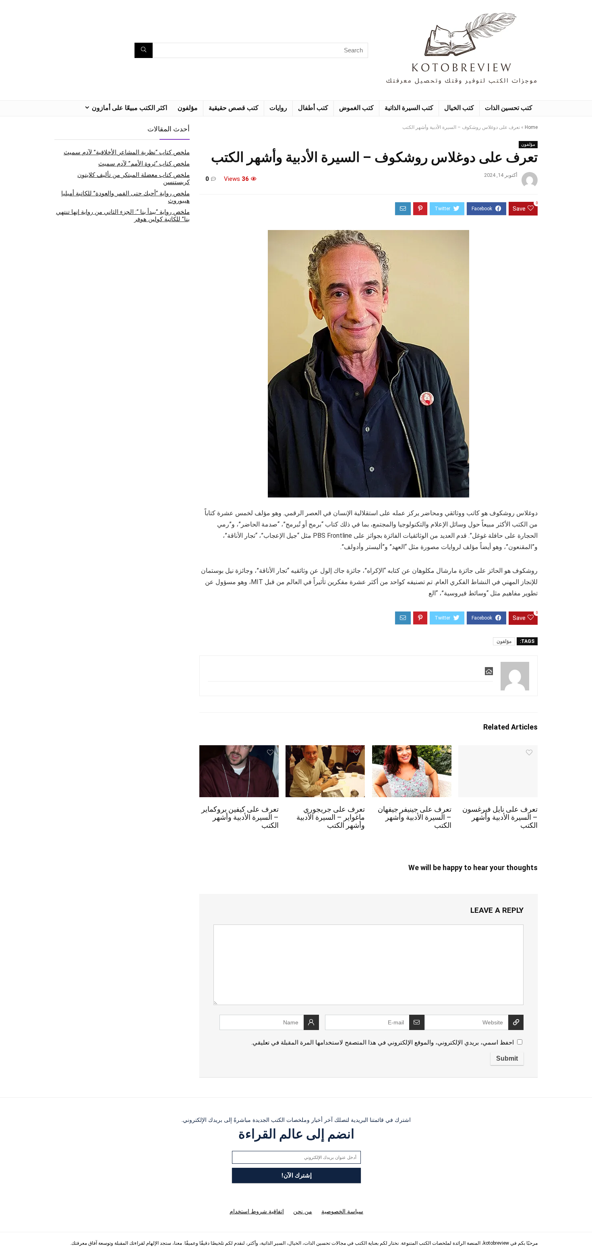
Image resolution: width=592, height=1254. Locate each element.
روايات (278, 108)
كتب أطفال (313, 108)
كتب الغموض (356, 108)
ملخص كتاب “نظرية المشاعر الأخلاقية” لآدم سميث (127, 152)
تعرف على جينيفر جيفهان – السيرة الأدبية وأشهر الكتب (414, 817)
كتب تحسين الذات (508, 108)
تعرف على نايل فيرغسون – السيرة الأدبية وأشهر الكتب (500, 817)
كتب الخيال (459, 108)
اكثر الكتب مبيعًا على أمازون (129, 108)
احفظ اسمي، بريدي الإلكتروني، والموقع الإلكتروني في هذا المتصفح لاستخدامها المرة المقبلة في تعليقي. (382, 1042)
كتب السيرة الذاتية (409, 108)
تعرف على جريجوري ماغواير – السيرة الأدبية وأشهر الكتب (330, 817)
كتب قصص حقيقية (234, 108)
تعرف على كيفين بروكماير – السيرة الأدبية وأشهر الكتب (240, 817)
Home (531, 127)
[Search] (144, 50)
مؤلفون (188, 108)
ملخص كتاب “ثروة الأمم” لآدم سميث (144, 163)
